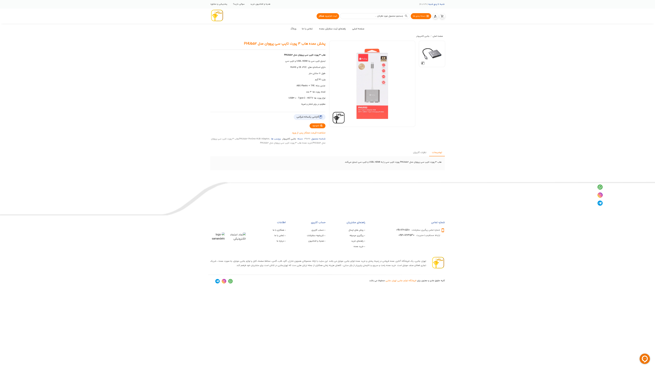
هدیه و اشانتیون (316, 241)
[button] (358, 29)
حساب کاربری (317, 230)
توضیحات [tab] (437, 152)
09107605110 (403, 229)
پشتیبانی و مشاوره (218, 4)
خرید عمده (358, 246)
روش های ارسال (356, 230)
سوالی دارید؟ (239, 4)
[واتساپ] (600, 188)
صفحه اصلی (438, 36)
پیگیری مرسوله (356, 235)
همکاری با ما (278, 230)
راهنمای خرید (357, 241)
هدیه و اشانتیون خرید (260, 4)
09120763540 (406, 235)
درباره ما (280, 241)
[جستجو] (406, 16)
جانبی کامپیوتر (423, 36)
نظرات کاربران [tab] (419, 152)
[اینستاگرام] (600, 196)
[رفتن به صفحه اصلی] (217, 16)
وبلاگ (293, 28)
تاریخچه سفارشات (315, 235)
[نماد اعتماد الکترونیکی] (236, 238)
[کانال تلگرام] (600, 204)
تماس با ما (279, 235)
